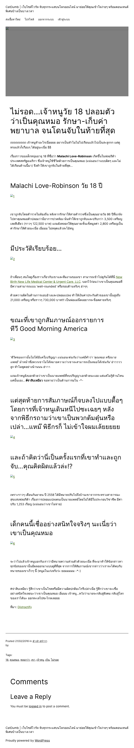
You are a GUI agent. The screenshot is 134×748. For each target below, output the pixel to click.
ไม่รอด (55, 659)
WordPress (42, 740)
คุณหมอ (14, 659)
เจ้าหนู (40, 659)
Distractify (25, 607)
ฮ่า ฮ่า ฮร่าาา (40, 641)
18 (7, 659)
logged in (35, 706)
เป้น (47, 659)
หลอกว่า (25, 659)
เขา (33, 659)
